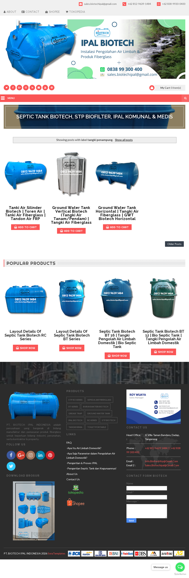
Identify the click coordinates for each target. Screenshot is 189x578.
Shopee (54, 11)
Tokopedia (76, 11)
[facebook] (13, 87)
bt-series (73, 406)
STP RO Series (75, 400)
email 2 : (131, 465)
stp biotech (108, 420)
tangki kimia (75, 427)
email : (130, 461)
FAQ (69, 442)
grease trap (75, 413)
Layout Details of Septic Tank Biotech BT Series (72, 335)
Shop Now (27, 348)
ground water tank (98, 413)
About (11, 11)
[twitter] (6, 87)
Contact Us (73, 479)
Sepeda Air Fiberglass (99, 400)
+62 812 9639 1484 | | (158, 448)
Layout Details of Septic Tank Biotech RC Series (25, 335)
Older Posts (174, 243)
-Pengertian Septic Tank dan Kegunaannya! (91, 468)
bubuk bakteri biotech (95, 406)
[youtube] (45, 87)
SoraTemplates (56, 553)
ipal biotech (75, 420)
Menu (11, 98)
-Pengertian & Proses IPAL (81, 463)
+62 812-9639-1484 (139, 3)
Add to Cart (27, 227)
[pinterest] (51, 87)
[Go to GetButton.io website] (180, 574)
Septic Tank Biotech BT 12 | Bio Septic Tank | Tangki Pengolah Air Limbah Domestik (163, 337)
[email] (39, 87)
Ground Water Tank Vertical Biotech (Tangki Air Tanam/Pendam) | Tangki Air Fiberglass (71, 215)
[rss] (32, 87)
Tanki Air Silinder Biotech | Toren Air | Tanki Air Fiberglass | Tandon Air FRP (25, 213)
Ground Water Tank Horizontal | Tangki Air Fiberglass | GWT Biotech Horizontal (117, 213)
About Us (72, 473)
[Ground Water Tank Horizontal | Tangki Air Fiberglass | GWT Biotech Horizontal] (117, 174)
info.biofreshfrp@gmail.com (161, 461)
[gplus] (19, 87)
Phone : (130, 448)
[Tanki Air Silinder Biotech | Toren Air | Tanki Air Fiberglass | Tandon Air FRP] (25, 174)
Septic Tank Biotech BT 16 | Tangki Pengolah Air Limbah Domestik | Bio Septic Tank (117, 339)
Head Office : (133, 437)
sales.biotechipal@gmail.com (100, 3)
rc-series (92, 420)
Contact (32, 11)
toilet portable (96, 427)
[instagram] (26, 87)
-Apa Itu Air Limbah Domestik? (83, 448)
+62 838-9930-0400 (173, 3)
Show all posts (124, 139)
